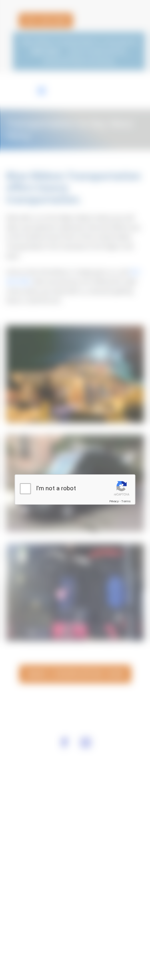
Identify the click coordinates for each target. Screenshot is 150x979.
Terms (126, 501)
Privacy (114, 501)
